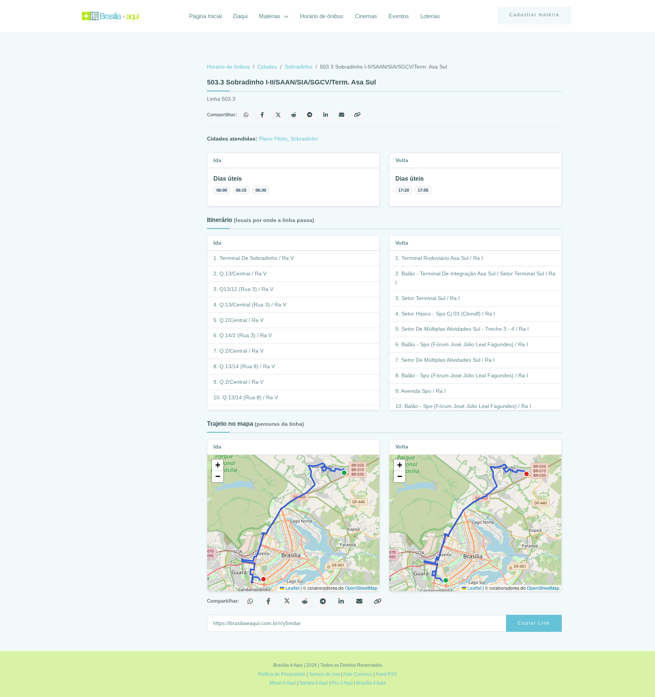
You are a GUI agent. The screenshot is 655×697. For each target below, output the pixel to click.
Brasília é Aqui (371, 683)
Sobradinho (298, 67)
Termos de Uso (324, 674)
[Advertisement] (139, 119)
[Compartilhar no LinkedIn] (326, 114)
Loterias (430, 16)
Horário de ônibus (321, 16)
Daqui (240, 16)
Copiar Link (534, 623)
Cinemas (366, 16)
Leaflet (291, 587)
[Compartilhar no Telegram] (310, 114)
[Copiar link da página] (357, 114)
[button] (217, 465)
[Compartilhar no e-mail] (341, 114)
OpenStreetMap (361, 587)
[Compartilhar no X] (278, 114)
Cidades (267, 67)
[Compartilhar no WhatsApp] (246, 114)
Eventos (399, 16)
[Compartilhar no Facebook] (262, 114)
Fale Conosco (357, 674)
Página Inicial (205, 16)
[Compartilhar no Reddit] (294, 114)
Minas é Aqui (283, 683)
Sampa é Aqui (313, 683)
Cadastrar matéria (534, 14)
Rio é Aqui (342, 683)
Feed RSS (386, 674)
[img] (293, 523)
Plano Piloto (273, 139)
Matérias (270, 16)
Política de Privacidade (282, 674)
